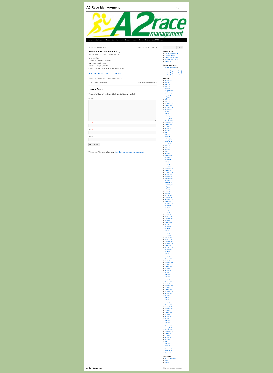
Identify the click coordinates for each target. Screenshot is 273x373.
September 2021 (169, 157)
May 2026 (167, 86)
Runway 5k (168, 61)
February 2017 (168, 237)
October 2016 (168, 245)
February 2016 (168, 259)
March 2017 (168, 236)
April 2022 (167, 149)
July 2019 (167, 188)
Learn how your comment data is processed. (129, 152)
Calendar (107, 40)
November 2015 (169, 264)
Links (141, 40)
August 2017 (168, 226)
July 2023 (167, 130)
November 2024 (169, 103)
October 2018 (168, 201)
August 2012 (168, 337)
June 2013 (167, 320)
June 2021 (167, 161)
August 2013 (168, 316)
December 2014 (169, 285)
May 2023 (167, 134)
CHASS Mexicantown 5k (171, 53)
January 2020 (168, 176)
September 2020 (169, 172)
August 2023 (168, 128)
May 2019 (167, 191)
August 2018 (168, 205)
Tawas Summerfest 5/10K (171, 57)
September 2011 (169, 353)
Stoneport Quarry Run (170, 55)
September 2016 (169, 247)
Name (91, 123)
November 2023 (169, 122)
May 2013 (167, 322)
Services (127, 40)
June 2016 (167, 253)
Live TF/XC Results (158, 40)
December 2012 (169, 330)
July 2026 (167, 82)
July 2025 (167, 98)
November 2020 (169, 168)
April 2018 (167, 213)
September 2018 (169, 203)
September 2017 (169, 224)
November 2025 (169, 90)
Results (135, 40)
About (90, 40)
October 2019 (168, 182)
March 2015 (168, 280)
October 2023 (168, 124)
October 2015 (168, 266)
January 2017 (168, 239)
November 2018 (169, 199)
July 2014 (167, 295)
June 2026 (167, 84)
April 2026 (167, 88)
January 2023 (168, 140)
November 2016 (169, 243)
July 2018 (167, 207)
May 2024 (167, 115)
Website (91, 136)
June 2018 (167, 209)
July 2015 (167, 272)
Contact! (147, 40)
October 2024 (168, 105)
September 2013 (169, 314)
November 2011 (169, 349)
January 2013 (168, 328)
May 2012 (167, 343)
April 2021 (167, 165)
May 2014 (167, 299)
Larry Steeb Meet (117, 40)
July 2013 (167, 318)
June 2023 (167, 132)
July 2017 (167, 228)
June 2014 (167, 297)
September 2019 (169, 184)
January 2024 (168, 119)
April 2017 (167, 234)
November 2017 (169, 220)
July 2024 (167, 111)
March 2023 (168, 138)
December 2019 (169, 178)
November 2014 (169, 287)
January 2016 (168, 260)
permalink (119, 78)
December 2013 (169, 308)
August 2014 (168, 293)
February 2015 (168, 282)
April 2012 (167, 345)
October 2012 (168, 333)
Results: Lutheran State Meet (147, 47)
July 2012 (167, 339)
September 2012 (169, 335)
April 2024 (167, 117)
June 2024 (167, 113)
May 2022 (167, 147)
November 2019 (169, 180)
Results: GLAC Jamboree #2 (98, 47)
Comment (92, 98)
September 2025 (169, 94)
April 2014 (167, 301)
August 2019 (168, 186)
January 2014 (168, 306)
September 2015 (169, 268)
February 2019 (168, 195)
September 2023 (169, 126)
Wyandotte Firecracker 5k (171, 59)
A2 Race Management (103, 7)
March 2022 (168, 151)
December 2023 (169, 121)
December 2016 (169, 241)
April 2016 (167, 257)
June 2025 (167, 99)
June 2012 (167, 341)
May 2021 (167, 163)
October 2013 (168, 312)
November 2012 (169, 331)
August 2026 (168, 80)
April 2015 (167, 278)
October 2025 (168, 92)
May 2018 (167, 211)
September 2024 (169, 107)
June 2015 (167, 274)
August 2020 (168, 174)
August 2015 (168, 270)
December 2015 (169, 262)
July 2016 (167, 251)
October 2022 (168, 142)
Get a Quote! (98, 40)
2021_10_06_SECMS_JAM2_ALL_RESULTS (105, 73)
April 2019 (167, 193)
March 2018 (168, 214)
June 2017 (167, 230)
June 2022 (167, 145)
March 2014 (168, 303)
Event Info (167, 360)
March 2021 (168, 167)
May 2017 (167, 232)
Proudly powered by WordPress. (173, 368)
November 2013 (169, 310)
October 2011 (168, 351)
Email (91, 129)
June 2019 (167, 190)
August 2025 (168, 96)
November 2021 (169, 153)
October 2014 (168, 289)
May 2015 (167, 276)
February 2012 (168, 347)
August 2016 (168, 249)
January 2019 (168, 197)
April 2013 (167, 324)
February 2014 (168, 305)
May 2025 (167, 101)
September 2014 (169, 291)
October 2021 (168, 155)
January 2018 (168, 216)
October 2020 (168, 170)
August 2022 (168, 144)
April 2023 (167, 136)
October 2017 (168, 222)
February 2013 (168, 326)
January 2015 (168, 283)
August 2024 (168, 109)
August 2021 (168, 159)
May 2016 (167, 255)
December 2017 (169, 218)
